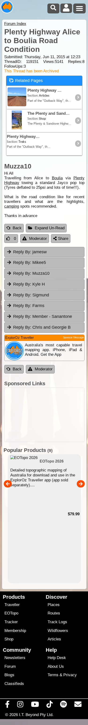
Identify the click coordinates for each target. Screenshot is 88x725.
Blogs (9, 675)
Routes (54, 613)
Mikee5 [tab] (29, 262)
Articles (54, 639)
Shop (8, 639)
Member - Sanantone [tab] (42, 316)
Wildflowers (58, 630)
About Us (56, 666)
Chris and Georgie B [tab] (42, 327)
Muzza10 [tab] (31, 273)
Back (17, 228)
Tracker (11, 622)
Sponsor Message (73, 337)
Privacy (70, 675)
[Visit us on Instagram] (20, 705)
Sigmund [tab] (31, 295)
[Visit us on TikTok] (49, 705)
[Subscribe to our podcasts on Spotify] (63, 705)
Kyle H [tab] (29, 284)
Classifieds (14, 683)
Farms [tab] (28, 305)
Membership (15, 630)
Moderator (38, 238)
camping (11, 206)
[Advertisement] (44, 414)
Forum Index (15, 23)
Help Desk (57, 657)
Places (54, 604)
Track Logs (57, 622)
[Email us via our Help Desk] (78, 705)
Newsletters (14, 657)
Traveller (12, 604)
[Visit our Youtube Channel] (35, 705)
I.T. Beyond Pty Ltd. (36, 714)
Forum (10, 666)
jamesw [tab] (30, 252)
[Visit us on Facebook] (7, 705)
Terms (53, 675)
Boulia (57, 178)
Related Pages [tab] (29, 80)
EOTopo (11, 613)
